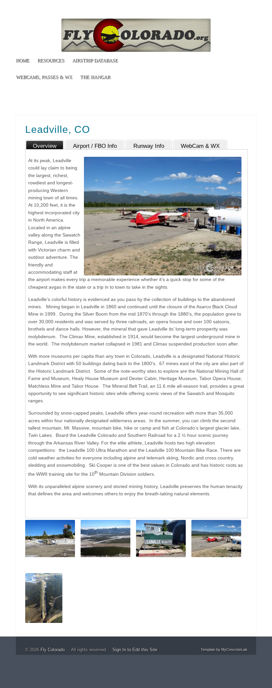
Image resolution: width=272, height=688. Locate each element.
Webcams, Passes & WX (44, 77)
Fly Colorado (52, 649)
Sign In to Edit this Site (134, 649)
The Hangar (95, 77)
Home (23, 60)
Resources (50, 60)
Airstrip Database (95, 60)
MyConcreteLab (234, 649)
